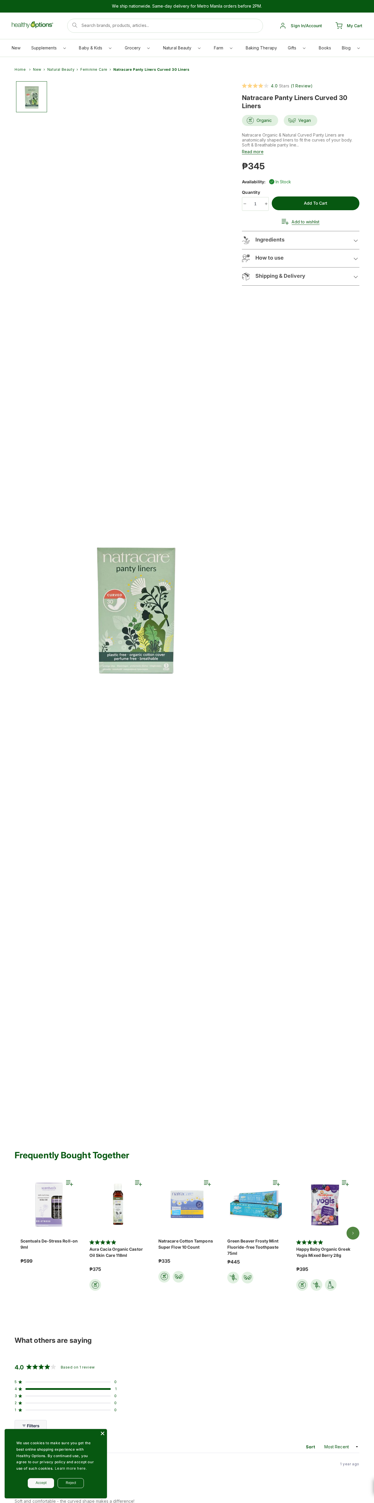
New (37, 69)
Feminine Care (94, 69)
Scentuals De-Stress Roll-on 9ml (49, 1244)
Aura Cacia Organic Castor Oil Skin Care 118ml (116, 1252)
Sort (311, 1446)
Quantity (251, 192)
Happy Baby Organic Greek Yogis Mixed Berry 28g (323, 1252)
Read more (253, 151)
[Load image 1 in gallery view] (31, 96)
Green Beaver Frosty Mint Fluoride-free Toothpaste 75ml (252, 1247)
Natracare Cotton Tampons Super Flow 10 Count (185, 1244)
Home (20, 69)
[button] (48, 49)
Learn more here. (71, 1468)
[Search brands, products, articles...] (74, 25)
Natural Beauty (61, 69)
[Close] (102, 1433)
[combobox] (165, 26)
